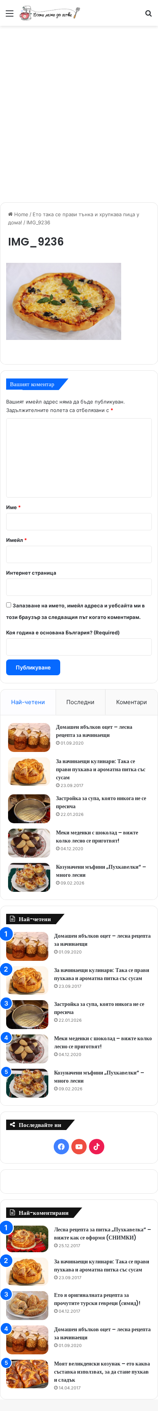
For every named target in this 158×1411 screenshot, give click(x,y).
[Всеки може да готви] (50, 12)
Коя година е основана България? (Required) (63, 632)
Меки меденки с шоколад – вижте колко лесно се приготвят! (97, 836)
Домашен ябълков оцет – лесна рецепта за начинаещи (94, 731)
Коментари (131, 702)
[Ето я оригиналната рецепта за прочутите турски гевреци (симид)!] (27, 1305)
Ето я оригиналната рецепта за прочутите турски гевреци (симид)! (97, 1299)
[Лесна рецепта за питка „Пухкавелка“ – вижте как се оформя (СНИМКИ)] (27, 1239)
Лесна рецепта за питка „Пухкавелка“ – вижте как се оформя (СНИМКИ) (102, 1233)
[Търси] (148, 16)
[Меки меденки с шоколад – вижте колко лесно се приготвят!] (29, 843)
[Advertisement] (79, 113)
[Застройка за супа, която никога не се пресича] (29, 808)
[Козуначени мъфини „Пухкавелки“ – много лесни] (29, 877)
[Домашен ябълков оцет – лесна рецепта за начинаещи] (29, 737)
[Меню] (9, 16)
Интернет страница (31, 573)
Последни (80, 702)
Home (20, 214)
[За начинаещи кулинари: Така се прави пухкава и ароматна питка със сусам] (29, 771)
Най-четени (28, 702)
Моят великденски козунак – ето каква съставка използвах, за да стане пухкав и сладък (102, 1372)
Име (13, 507)
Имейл (16, 540)
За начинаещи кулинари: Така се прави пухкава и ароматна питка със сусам (100, 769)
